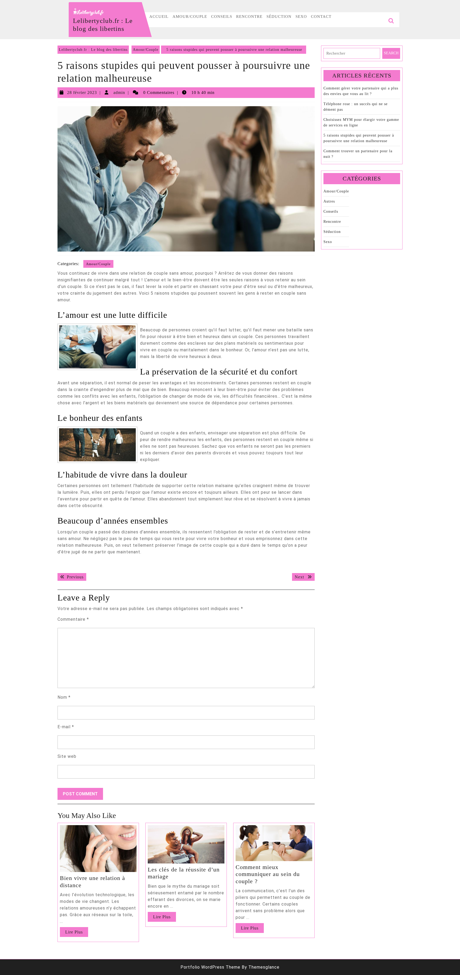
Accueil (159, 16)
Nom (64, 697)
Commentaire (73, 619)
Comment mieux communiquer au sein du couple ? (268, 874)
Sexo (301, 16)
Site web (67, 756)
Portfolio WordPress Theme (210, 967)
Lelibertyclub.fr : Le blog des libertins (93, 50)
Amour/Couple (189, 16)
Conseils (221, 16)
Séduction (278, 16)
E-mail (66, 726)
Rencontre (249, 16)
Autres (329, 201)
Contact (321, 16)
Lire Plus (76, 933)
